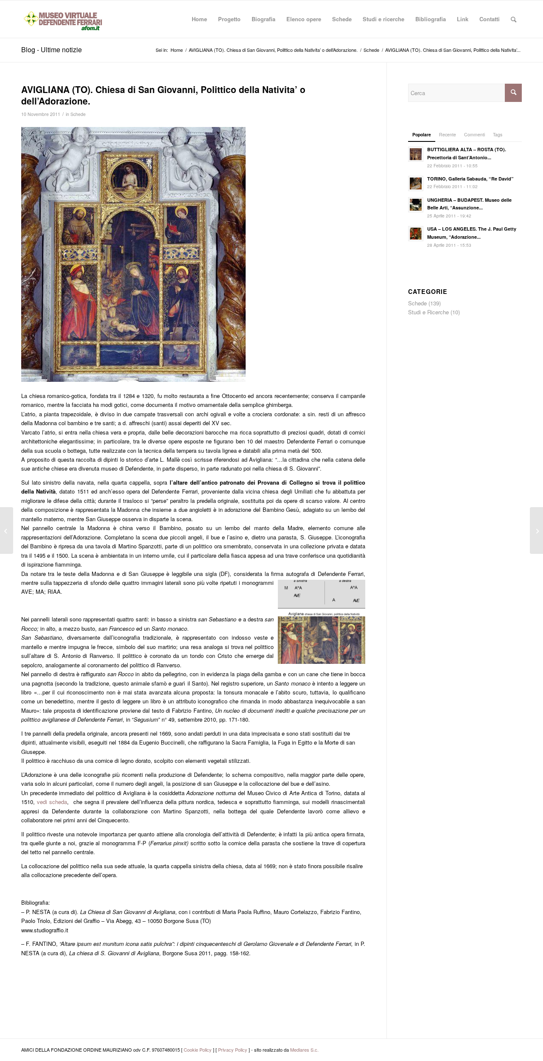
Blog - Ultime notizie (51, 49)
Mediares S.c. (304, 1049)
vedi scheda (52, 802)
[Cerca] (513, 19)
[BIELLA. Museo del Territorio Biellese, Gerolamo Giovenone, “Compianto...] (536, 530)
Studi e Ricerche (428, 312)
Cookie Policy (198, 1049)
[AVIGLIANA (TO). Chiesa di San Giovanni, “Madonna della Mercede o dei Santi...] (6, 530)
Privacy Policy (232, 1049)
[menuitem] (199, 19)
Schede (78, 114)
